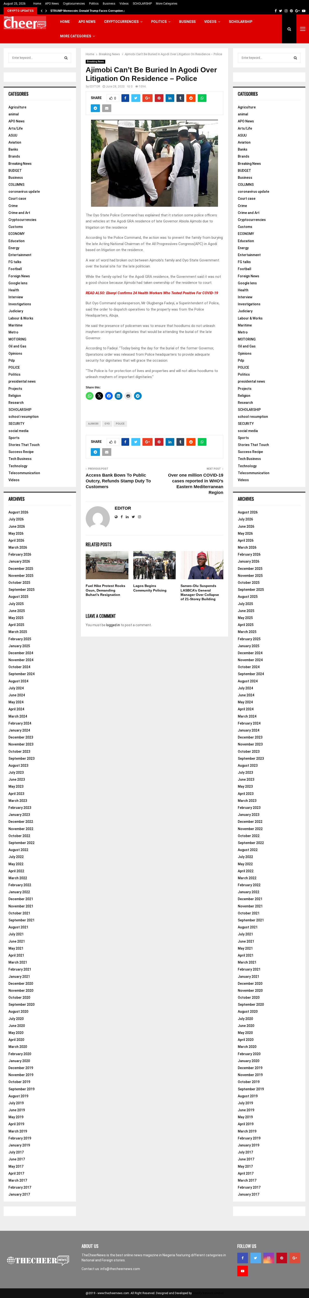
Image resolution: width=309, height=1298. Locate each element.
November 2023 (20, 744)
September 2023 (21, 758)
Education (16, 241)
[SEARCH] (66, 58)
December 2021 (20, 899)
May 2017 (15, 1166)
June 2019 (16, 1110)
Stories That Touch (24, 445)
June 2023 (16, 779)
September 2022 (21, 843)
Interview (15, 297)
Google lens (18, 283)
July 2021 (16, 934)
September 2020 (21, 1004)
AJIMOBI (93, 423)
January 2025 (19, 646)
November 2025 (20, 576)
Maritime (15, 325)
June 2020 (16, 1026)
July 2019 (16, 1103)
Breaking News (95, 61)
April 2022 (16, 871)
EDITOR (95, 86)
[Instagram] (268, 1258)
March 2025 (17, 632)
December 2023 (20, 737)
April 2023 (16, 794)
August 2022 (18, 850)
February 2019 (19, 1138)
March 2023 (17, 801)
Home (37, 3)
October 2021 (19, 913)
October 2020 (19, 997)
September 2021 (21, 920)
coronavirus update (24, 191)
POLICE (14, 367)
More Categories (166, 3)
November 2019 (20, 1075)
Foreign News (19, 276)
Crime (13, 206)
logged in (113, 625)
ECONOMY (16, 234)
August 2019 (18, 1096)
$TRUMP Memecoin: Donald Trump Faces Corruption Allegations (94, 11)
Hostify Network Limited (208, 1293)
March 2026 (17, 547)
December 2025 (20, 569)
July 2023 (16, 772)
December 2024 (20, 653)
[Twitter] (255, 1258)
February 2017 (19, 1187)
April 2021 (16, 955)
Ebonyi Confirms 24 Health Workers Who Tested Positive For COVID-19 (162, 293)
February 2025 (19, 639)
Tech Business (20, 459)
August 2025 (18, 597)
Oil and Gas (17, 346)
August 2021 (18, 927)
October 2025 (19, 583)
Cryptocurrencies (74, 3)
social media (18, 431)
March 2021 (17, 962)
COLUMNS (16, 184)
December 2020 (20, 983)
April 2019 (16, 1124)
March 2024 (17, 716)
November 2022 (20, 829)
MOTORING (17, 339)
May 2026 (15, 533)
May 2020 (15, 1033)
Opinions (15, 353)
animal (13, 114)
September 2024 (21, 674)
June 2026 (16, 526)
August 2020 (18, 1011)
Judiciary (15, 311)
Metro (13, 332)
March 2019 (17, 1131)
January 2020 (19, 1061)
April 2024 (16, 709)
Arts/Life (15, 128)
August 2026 (18, 512)
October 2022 (19, 836)
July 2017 (16, 1152)
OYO (107, 423)
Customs (15, 227)
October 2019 (19, 1082)
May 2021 (15, 948)
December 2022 (20, 822)
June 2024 (16, 695)
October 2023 (19, 751)
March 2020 (17, 1047)
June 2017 (16, 1159)
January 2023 (19, 815)
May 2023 (15, 786)
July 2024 (16, 688)
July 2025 (16, 604)
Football (15, 269)
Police (120, 423)
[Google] (294, 1258)
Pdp (11, 360)
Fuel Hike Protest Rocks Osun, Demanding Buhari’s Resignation (105, 590)
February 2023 (19, 808)
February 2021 (19, 969)
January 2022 (19, 892)
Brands (14, 156)
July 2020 (16, 1019)
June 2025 (16, 611)
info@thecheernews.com (120, 1269)
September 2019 (21, 1089)
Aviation (14, 142)
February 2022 (19, 885)
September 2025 (21, 590)
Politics (94, 3)
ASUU (12, 135)
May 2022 (15, 864)
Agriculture (17, 107)
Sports (14, 438)
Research (16, 403)
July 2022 (16, 857)
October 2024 (19, 667)
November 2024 (20, 660)
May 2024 (15, 702)
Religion (14, 396)
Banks (13, 149)
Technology (17, 466)
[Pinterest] (281, 1258)
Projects (15, 389)
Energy (13, 248)
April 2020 (16, 1040)
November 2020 (20, 990)
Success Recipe (21, 452)
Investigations (19, 304)
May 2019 (15, 1117)
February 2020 (19, 1054)
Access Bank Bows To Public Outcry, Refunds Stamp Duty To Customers (118, 481)
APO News (52, 3)
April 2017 (16, 1173)
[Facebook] (242, 1258)
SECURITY (16, 424)
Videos (124, 3)
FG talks (14, 262)
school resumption (23, 417)
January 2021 (19, 976)
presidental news (22, 381)
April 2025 (16, 625)
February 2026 (19, 554)
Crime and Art (19, 213)
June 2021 (16, 941)
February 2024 (19, 723)
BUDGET (15, 171)
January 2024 (19, 730)
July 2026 (16, 519)
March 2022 (17, 878)
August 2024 (18, 681)
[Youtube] (242, 1271)
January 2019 (19, 1145)
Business (109, 3)
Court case (17, 198)
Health (13, 290)
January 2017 (19, 1194)
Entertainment (19, 255)
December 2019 (20, 1068)
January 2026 (19, 561)
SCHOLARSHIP (142, 3)
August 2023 (18, 765)
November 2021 (20, 906)
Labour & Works (20, 318)
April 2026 (16, 540)
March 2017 (17, 1180)
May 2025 (15, 618)
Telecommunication (24, 473)
